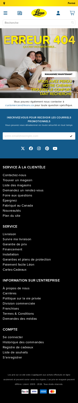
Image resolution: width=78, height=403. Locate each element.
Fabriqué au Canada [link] (18, 205)
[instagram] (39, 148)
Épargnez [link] (10, 200)
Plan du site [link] (11, 215)
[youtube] (55, 148)
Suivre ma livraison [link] (17, 239)
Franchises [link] (11, 308)
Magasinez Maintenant (58, 74)
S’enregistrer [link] (12, 357)
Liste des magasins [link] (17, 185)
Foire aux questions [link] (17, 195)
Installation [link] (11, 254)
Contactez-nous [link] (14, 175)
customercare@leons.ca (19, 105)
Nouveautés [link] (12, 210)
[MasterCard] (52, 391)
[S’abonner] (71, 136)
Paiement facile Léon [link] (18, 264)
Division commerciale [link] (19, 303)
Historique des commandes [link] (23, 342)
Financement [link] (12, 249)
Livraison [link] (9, 234)
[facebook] (31, 148)
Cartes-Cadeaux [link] (14, 269)
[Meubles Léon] (39, 13)
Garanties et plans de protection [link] (27, 259)
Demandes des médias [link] (20, 318)
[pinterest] (47, 148)
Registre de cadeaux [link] (18, 347)
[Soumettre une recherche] (72, 23)
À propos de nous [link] (16, 288)
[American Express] (43, 391)
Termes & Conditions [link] (18, 313)
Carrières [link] (10, 293)
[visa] (34, 391)
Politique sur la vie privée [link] (22, 298)
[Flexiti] (25, 391)
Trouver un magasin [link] (17, 180)
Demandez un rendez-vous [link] (23, 190)
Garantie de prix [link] (15, 244)
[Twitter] (22, 148)
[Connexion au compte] (58, 13)
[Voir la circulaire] (19, 13)
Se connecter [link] (13, 337)
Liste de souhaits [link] (15, 352)
